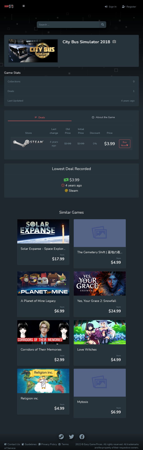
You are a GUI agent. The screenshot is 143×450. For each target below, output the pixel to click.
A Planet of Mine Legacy (38, 301)
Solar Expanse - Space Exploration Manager (52, 249)
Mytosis (82, 402)
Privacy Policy (49, 444)
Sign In (112, 6)
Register (131, 6)
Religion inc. (29, 398)
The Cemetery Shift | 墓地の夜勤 (100, 252)
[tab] (40, 117)
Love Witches (87, 349)
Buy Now (124, 144)
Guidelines (31, 444)
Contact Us (13, 444)
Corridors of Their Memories (41, 349)
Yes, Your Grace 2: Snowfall (96, 301)
